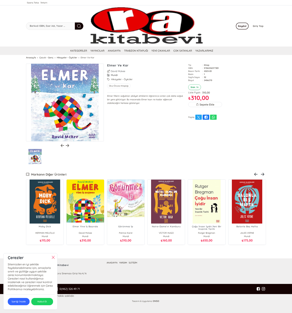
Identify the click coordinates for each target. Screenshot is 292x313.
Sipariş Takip (33, 2)
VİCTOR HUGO (166, 232)
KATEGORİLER (78, 50)
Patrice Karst (125, 232)
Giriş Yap (258, 26)
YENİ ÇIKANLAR (160, 50)
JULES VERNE (247, 232)
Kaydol (242, 26)
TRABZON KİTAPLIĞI (136, 50)
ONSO (156, 301)
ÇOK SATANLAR (182, 50)
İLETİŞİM (133, 262)
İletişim (44, 2)
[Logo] (146, 26)
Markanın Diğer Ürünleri (47, 174)
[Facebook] (258, 289)
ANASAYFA (114, 50)
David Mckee (118, 71)
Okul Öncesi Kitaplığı (119, 86)
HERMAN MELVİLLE (45, 232)
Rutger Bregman (206, 232)
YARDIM (123, 262)
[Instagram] (263, 289)
